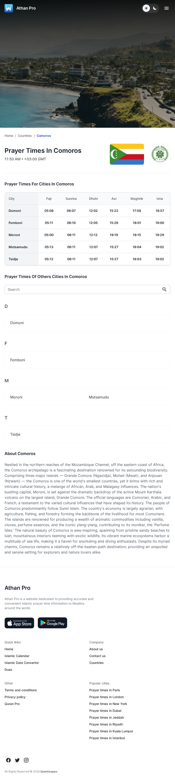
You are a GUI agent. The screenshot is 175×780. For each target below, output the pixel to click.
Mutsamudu (18, 247)
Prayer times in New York (108, 704)
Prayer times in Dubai (105, 710)
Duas (8, 669)
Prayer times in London (106, 697)
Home (9, 136)
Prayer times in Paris (104, 690)
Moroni (14, 235)
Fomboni (15, 223)
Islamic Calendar (17, 656)
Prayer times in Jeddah (106, 717)
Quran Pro (12, 704)
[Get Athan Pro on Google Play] (52, 623)
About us (96, 649)
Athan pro (26, 8)
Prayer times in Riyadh (106, 724)
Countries (25, 136)
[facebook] (8, 760)
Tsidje (13, 259)
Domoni (15, 211)
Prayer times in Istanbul (107, 738)
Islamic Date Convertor (22, 663)
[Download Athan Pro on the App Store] (19, 623)
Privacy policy (15, 697)
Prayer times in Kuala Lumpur (111, 731)
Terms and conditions (21, 690)
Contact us (97, 656)
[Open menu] (166, 8)
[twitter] (17, 760)
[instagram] (26, 760)
